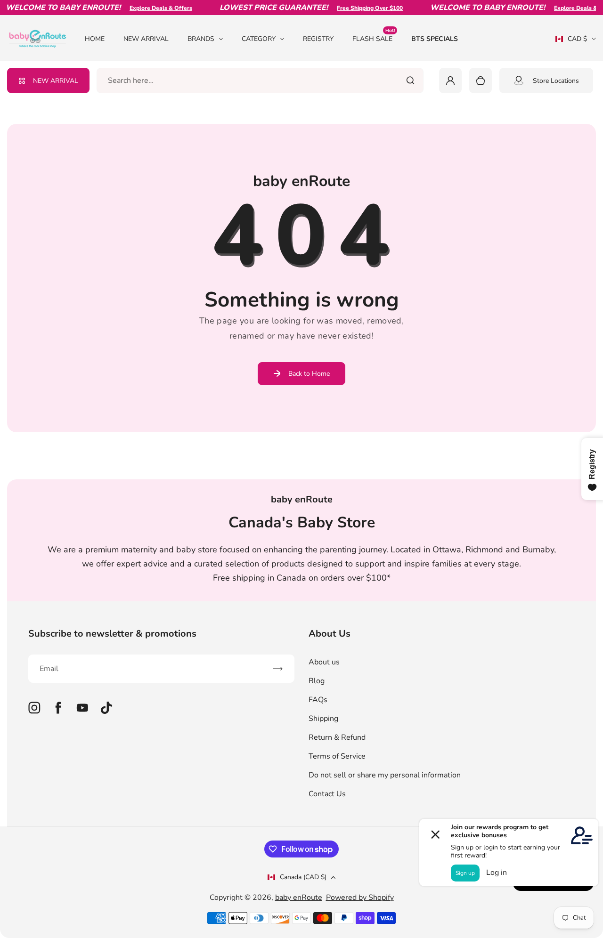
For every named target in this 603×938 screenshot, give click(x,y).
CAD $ (571, 41)
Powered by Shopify (360, 897)
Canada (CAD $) (303, 877)
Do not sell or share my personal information (385, 775)
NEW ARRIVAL (146, 38)
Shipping (323, 718)
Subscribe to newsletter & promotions (112, 633)
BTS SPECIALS (434, 38)
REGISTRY (318, 38)
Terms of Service (337, 756)
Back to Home (309, 373)
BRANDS (200, 38)
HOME (95, 38)
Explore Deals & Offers (152, 8)
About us (324, 662)
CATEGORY (259, 38)
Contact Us (327, 794)
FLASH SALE (373, 38)
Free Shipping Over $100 (361, 8)
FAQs (318, 700)
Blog (317, 681)
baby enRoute (298, 897)
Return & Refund (337, 737)
